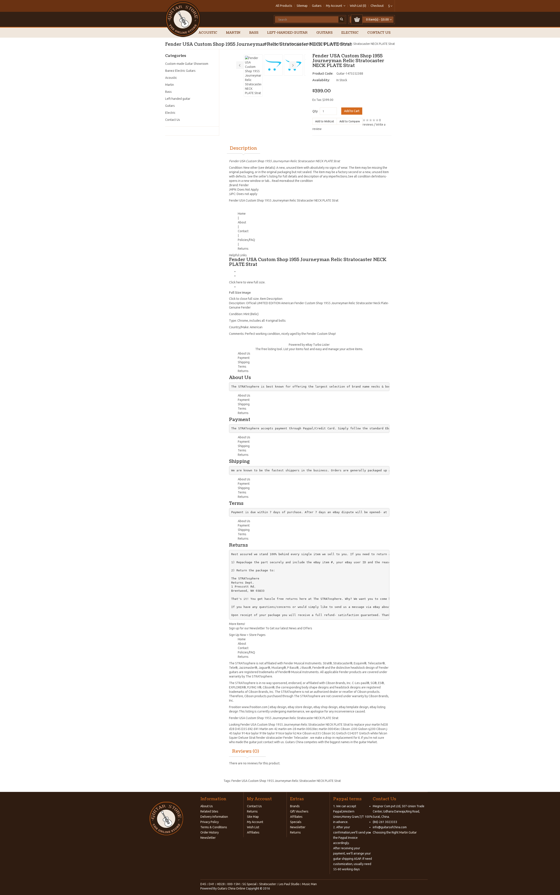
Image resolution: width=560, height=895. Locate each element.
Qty (315, 111)
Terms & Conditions (213, 827)
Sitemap (302, 5)
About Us (206, 806)
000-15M (233, 884)
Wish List (253, 827)
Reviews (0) (245, 751)
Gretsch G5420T (347, 733)
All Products (284, 5)
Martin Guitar (408, 832)
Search (276, 44)
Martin (233, 32)
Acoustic (208, 32)
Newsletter (208, 837)
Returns (252, 811)
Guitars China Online (231, 888)
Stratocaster (267, 884)
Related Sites (209, 811)
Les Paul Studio (289, 884)
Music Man (309, 884)
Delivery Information (214, 816)
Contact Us (378, 32)
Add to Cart (351, 111)
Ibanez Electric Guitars (180, 70)
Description (243, 148)
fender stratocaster (269, 737)
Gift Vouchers (299, 811)
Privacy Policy (209, 822)
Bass (253, 32)
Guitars (317, 5)
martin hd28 (380, 724)
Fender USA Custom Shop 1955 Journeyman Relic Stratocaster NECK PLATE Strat (340, 44)
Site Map (253, 816)
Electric (350, 32)
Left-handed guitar (287, 32)
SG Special (249, 884)
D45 (238, 729)
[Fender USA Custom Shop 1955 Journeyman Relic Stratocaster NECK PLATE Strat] (253, 75)
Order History (209, 832)
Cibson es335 (311, 733)
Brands (295, 806)
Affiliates (253, 832)
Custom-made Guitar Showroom (186, 63)
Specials (295, 822)
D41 (211, 884)
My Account (255, 822)
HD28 (221, 884)
